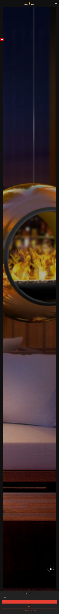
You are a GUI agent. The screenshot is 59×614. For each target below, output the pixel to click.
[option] (29, 306)
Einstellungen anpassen (29, 610)
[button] (56, 593)
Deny (29, 606)
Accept (29, 602)
